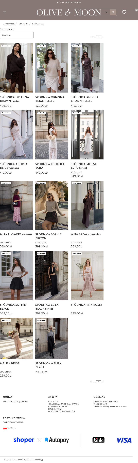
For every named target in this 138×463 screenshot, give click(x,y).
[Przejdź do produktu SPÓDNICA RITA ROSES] (87, 275)
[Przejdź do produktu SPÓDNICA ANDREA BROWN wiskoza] (87, 68)
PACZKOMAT (100, 404)
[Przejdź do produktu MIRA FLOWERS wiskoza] (16, 205)
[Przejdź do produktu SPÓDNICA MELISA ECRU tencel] (87, 134)
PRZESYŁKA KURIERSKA (106, 401)
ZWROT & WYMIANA (13, 422)
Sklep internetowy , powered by (22, 460)
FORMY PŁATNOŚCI (58, 406)
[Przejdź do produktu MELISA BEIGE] (16, 338)
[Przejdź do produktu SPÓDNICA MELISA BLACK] (51, 338)
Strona (92, 37)
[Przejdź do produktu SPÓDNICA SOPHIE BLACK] (16, 275)
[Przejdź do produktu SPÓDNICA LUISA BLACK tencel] (51, 275)
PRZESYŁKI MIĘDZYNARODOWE (110, 406)
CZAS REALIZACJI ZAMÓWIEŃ (63, 404)
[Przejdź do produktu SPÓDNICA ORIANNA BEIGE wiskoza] (51, 68)
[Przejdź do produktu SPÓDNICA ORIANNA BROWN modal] (16, 68)
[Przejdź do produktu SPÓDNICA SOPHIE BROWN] (51, 205)
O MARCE (53, 401)
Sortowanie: (7, 29)
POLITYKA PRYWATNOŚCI (61, 411)
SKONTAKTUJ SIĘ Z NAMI (15, 401)
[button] (4, 12)
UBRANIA (23, 23)
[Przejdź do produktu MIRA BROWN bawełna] (87, 205)
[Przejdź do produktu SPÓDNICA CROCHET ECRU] (51, 134)
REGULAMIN (54, 409)
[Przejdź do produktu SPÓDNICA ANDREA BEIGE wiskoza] (16, 134)
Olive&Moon (9, 23)
